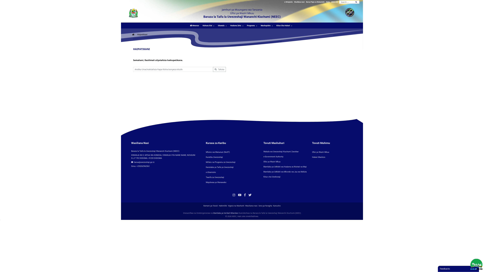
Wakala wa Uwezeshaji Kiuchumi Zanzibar (281, 151)
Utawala (221, 26)
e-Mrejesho (288, 2)
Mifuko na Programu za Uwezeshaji (220, 162)
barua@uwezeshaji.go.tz (144, 162)
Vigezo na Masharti (236, 206)
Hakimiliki (223, 206)
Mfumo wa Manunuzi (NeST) (218, 152)
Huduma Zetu (235, 26)
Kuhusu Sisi (207, 26)
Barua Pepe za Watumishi (315, 2)
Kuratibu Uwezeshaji (214, 157)
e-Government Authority (273, 157)
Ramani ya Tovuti (210, 206)
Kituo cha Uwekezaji (271, 177)
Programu (251, 26)
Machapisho (266, 26)
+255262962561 (143, 166)
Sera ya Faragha (265, 206)
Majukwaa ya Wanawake (216, 182)
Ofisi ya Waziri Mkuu (271, 162)
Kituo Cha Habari (283, 26)
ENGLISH (334, 2)
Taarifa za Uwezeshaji (215, 177)
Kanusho (277, 206)
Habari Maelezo (318, 157)
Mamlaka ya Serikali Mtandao (225, 213)
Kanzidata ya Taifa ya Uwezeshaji (220, 167)
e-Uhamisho (211, 172)
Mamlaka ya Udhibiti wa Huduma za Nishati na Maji (285, 167)
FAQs (328, 2)
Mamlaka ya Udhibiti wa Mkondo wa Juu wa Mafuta (285, 172)
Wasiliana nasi (299, 2)
